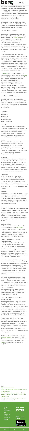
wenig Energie (18, 37)
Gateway (25, 75)
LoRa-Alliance (19, 227)
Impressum (7, 417)
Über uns (6, 409)
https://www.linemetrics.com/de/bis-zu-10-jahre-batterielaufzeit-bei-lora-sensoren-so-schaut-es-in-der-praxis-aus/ (13, 394)
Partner (6, 407)
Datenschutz (7, 410)
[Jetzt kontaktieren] (14, 429)
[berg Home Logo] (7, 2)
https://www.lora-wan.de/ (7, 387)
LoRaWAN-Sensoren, (6, 337)
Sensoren (5, 73)
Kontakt (3, 342)
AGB (5, 412)
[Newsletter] (24, 429)
